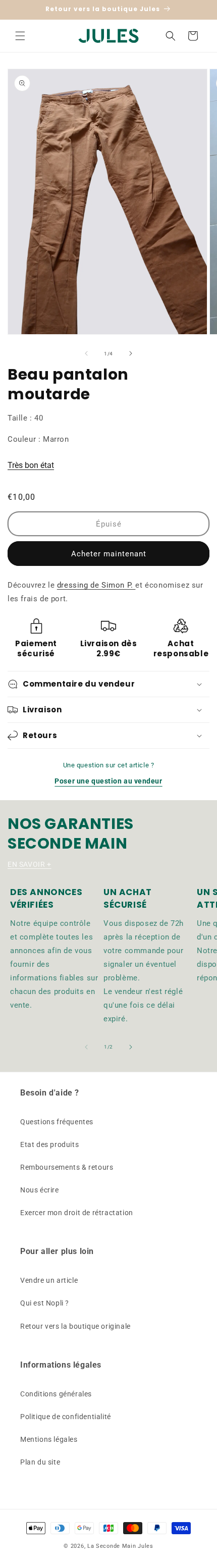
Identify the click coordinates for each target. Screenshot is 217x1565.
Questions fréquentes (56, 1122)
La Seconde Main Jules (120, 1546)
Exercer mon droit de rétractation (76, 1213)
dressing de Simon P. (96, 585)
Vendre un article (49, 1280)
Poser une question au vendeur (108, 781)
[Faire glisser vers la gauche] (86, 353)
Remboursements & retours (66, 1167)
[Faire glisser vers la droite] (131, 353)
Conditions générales (56, 1394)
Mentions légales (49, 1439)
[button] (20, 36)
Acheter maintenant (108, 553)
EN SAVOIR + (29, 864)
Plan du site (40, 1462)
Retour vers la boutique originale (75, 1326)
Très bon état (31, 465)
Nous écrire (39, 1190)
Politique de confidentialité (65, 1417)
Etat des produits (49, 1144)
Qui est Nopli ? (44, 1303)
